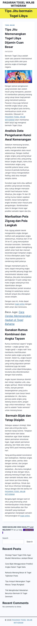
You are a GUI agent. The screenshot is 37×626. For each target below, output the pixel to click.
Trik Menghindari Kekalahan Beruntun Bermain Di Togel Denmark (16, 593)
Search (5, 538)
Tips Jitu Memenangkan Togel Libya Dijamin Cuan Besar (15, 38)
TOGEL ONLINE (10, 25)
